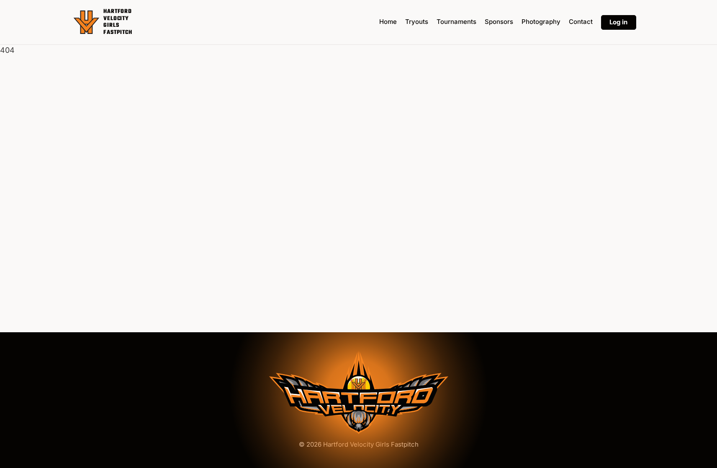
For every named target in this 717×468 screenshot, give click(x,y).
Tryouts (416, 22)
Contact (581, 22)
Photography (541, 22)
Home (388, 22)
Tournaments (456, 22)
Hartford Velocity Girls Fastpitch (117, 22)
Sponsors (499, 22)
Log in (618, 22)
